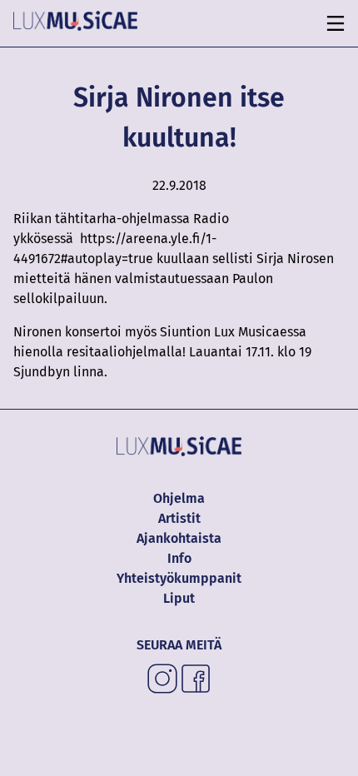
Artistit (179, 518)
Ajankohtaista (179, 538)
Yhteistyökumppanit (179, 578)
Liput (179, 598)
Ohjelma (179, 498)
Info (179, 558)
